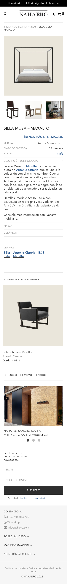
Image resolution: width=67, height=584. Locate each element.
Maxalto (31, 166)
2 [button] (33, 440)
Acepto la (26, 498)
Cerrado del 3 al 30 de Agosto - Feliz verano (33, 3)
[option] (12, 110)
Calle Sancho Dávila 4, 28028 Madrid (26, 435)
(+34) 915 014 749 (18, 517)
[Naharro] (33, 14)
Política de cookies (15, 568)
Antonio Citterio (27, 170)
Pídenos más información (43, 137)
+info (60, 154)
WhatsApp (13, 522)
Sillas (32, 27)
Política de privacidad (32, 498)
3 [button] (39, 440)
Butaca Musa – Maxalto (17, 352)
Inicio (7, 27)
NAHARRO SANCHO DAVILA (22, 431)
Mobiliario (20, 27)
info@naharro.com (18, 527)
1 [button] (28, 440)
